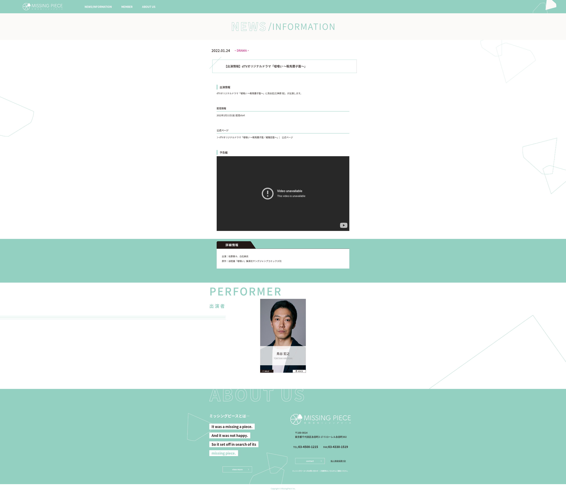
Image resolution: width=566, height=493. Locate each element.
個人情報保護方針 (338, 461)
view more (237, 469)
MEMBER (127, 6)
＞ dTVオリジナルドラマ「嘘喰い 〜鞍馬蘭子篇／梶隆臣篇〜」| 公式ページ (255, 137)
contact (310, 460)
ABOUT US (148, 6)
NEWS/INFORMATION (98, 6)
